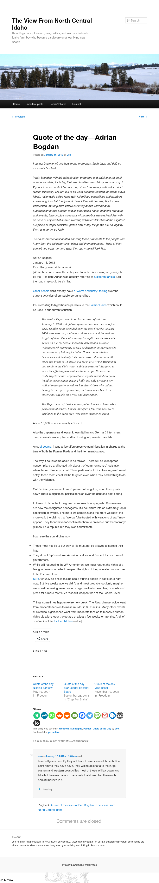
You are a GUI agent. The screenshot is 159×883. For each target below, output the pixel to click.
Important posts (34, 104)
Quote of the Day (102, 728)
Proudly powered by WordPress (79, 865)
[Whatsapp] (51, 715)
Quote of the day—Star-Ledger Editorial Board (76, 687)
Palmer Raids (98, 305)
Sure (36, 579)
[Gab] (36, 715)
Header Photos (58, 104)
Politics (87, 728)
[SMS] (97, 715)
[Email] (74, 715)
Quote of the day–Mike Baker (105, 686)
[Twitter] (89, 715)
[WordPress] (120, 715)
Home (16, 104)
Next (143, 116)
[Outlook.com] (112, 715)
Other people (41, 291)
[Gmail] (104, 715)
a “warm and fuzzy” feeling (90, 291)
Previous (18, 116)
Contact (76, 104)
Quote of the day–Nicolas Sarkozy (44, 686)
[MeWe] (44, 715)
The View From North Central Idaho (52, 23)
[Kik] (36, 723)
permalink (53, 732)
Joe (69, 154)
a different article (104, 277)
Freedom (64, 728)
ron (40, 756)
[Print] (67, 715)
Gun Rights (76, 728)
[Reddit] (59, 715)
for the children (63, 621)
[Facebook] (82, 715)
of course (45, 446)
